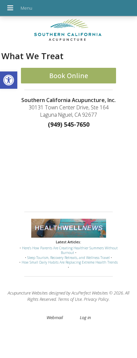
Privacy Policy (96, 299)
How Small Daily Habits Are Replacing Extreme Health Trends (70, 262)
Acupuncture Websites (28, 293)
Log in (85, 317)
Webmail (55, 317)
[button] (8, 80)
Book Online (68, 75)
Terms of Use (70, 299)
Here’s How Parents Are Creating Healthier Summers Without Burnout (70, 250)
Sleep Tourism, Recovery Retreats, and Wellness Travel (68, 257)
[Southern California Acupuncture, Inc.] (68, 32)
